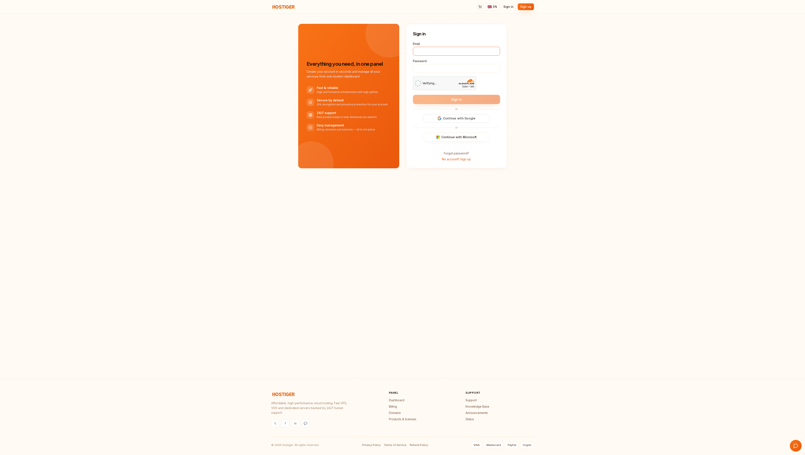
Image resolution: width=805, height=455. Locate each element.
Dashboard (396, 400)
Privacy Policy (371, 445)
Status (470, 419)
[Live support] (796, 446)
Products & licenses (402, 419)
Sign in (508, 6)
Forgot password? (456, 153)
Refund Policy (419, 445)
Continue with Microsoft (459, 137)
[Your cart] (480, 6)
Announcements (477, 413)
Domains (395, 413)
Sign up (525, 6)
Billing (393, 406)
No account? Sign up (456, 159)
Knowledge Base (477, 406)
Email (416, 44)
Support (471, 400)
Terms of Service (395, 445)
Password (420, 61)
